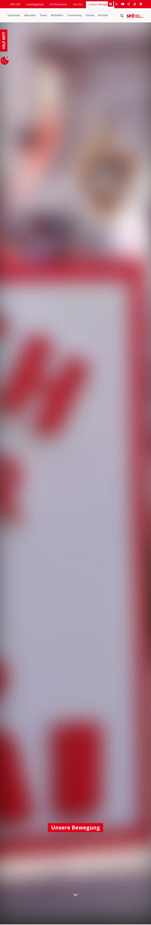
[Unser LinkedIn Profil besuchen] (140, 4)
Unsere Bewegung (100, 4)
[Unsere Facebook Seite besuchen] (110, 4)
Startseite (14, 15)
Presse (90, 15)
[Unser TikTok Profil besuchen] (134, 4)
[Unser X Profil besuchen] (116, 4)
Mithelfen (57, 15)
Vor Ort (78, 4)
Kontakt (103, 15)
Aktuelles (30, 15)
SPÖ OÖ (15, 4)
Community (74, 15)
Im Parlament (58, 4)
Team (43, 15)
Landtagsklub (35, 4)
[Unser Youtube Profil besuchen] (122, 4)
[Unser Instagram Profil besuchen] (128, 4)
